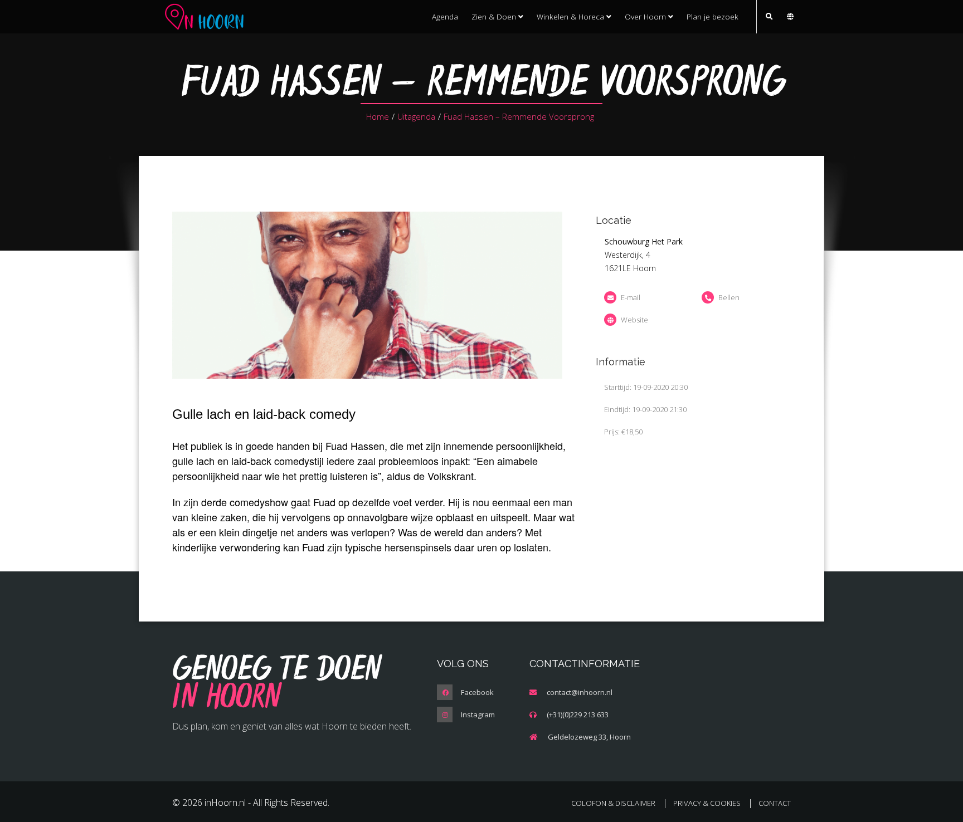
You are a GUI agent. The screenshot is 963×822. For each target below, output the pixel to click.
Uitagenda (416, 116)
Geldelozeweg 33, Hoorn (589, 737)
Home (377, 116)
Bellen (729, 297)
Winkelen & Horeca (571, 16)
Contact (774, 803)
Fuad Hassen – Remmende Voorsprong (519, 116)
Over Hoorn (646, 16)
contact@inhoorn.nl (579, 692)
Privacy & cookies (707, 803)
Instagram (478, 715)
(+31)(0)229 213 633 (578, 715)
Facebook (477, 692)
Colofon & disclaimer (613, 803)
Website (634, 320)
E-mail (630, 297)
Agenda (445, 16)
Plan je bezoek (712, 16)
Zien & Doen (494, 16)
